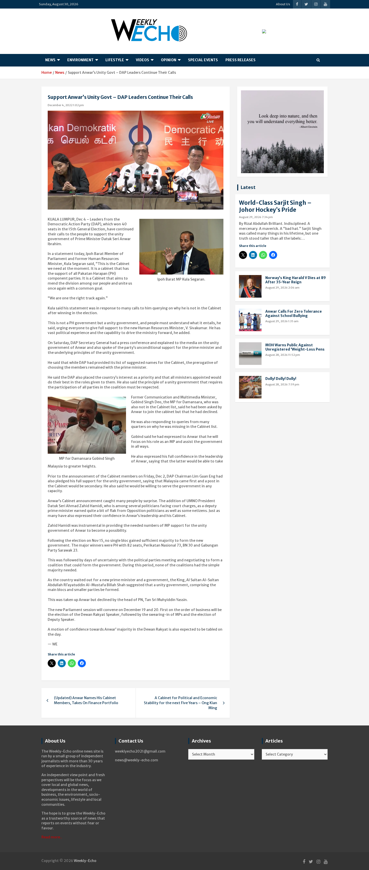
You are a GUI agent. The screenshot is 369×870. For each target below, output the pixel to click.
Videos (142, 60)
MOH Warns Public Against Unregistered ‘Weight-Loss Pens (295, 347)
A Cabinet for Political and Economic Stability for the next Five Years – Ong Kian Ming (180, 703)
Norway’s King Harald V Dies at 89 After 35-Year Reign (295, 280)
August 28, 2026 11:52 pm (282, 355)
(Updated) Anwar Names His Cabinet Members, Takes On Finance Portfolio (86, 700)
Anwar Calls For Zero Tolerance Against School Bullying (293, 313)
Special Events (203, 60)
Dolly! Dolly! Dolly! (280, 378)
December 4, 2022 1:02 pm (66, 105)
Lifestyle (114, 60)
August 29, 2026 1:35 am (281, 321)
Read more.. (51, 837)
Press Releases (240, 60)
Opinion (168, 60)
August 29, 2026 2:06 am (282, 287)
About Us (283, 4)
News (50, 60)
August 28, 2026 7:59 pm (282, 384)
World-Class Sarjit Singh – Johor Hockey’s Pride (275, 206)
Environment (80, 60)
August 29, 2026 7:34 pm (256, 217)
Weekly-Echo (85, 860)
